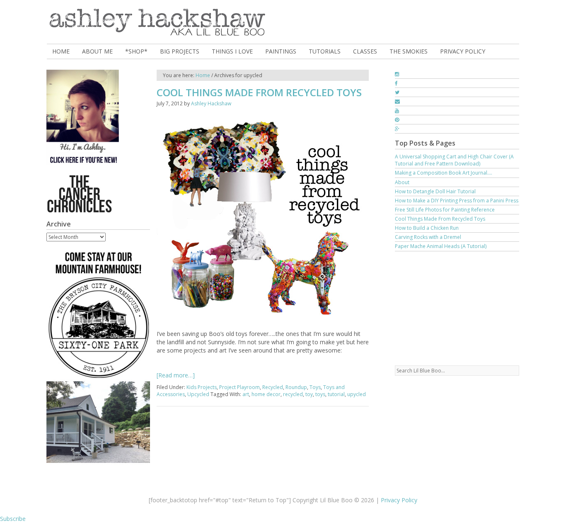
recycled (293, 394)
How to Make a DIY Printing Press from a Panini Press (456, 200)
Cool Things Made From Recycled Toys (259, 92)
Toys (315, 387)
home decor (266, 394)
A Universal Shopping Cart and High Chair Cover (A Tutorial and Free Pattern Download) (454, 160)
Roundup (296, 387)
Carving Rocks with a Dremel (428, 237)
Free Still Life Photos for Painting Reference (445, 209)
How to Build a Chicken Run (427, 227)
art (245, 394)
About (402, 182)
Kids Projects (201, 387)
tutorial (336, 394)
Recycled (272, 387)
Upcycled (198, 394)
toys (320, 394)
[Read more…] (176, 375)
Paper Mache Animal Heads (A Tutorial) (440, 246)
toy (309, 394)
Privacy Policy (399, 500)
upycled (356, 394)
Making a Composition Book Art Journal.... (443, 172)
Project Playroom (239, 387)
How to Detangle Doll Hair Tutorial (435, 191)
